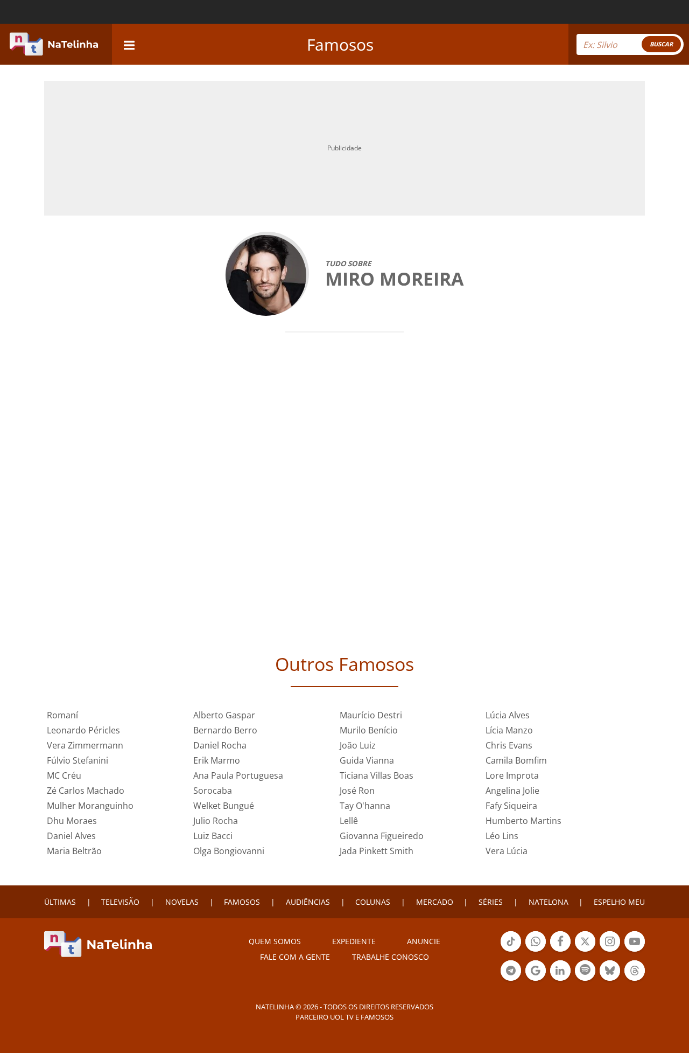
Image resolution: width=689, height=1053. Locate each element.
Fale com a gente (295, 957)
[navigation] (129, 43)
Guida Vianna (367, 760)
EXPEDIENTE (354, 941)
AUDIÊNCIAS (308, 902)
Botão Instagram (610, 951)
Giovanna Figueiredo (382, 836)
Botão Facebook (560, 951)
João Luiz (358, 745)
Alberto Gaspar (224, 715)
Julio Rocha (215, 821)
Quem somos (275, 941)
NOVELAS (182, 902)
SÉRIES (491, 902)
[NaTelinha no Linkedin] (560, 970)
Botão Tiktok (511, 951)
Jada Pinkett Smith (376, 851)
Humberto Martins (523, 821)
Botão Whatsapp (535, 951)
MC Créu (64, 775)
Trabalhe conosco (390, 957)
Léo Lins (502, 836)
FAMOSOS (242, 902)
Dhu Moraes (72, 821)
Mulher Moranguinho (90, 806)
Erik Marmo (216, 760)
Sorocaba (212, 790)
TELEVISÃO (120, 902)
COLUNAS (372, 902)
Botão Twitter (585, 951)
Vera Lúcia (507, 851)
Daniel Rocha (220, 745)
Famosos (340, 44)
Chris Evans (509, 745)
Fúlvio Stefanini (77, 760)
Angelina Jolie (512, 790)
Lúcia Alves (508, 715)
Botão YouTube (634, 951)
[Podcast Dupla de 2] (585, 970)
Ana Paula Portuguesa (238, 775)
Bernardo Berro (225, 730)
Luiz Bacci (213, 836)
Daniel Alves (71, 836)
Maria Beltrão (74, 851)
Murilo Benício (369, 730)
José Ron (357, 790)
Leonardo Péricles (83, 730)
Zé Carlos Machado (85, 790)
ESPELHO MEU (619, 902)
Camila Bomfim (516, 760)
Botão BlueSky (610, 980)
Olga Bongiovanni (228, 851)
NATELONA (548, 902)
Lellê (349, 821)
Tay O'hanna (365, 806)
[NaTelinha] (54, 44)
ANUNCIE (423, 941)
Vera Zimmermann (85, 745)
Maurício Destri (371, 715)
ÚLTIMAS (60, 902)
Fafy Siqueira (511, 806)
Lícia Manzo (509, 730)
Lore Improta (512, 775)
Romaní (62, 715)
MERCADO (434, 902)
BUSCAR (661, 44)
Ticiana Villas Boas (376, 775)
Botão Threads (634, 980)
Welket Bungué (223, 806)
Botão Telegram (511, 980)
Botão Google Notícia (535, 980)
